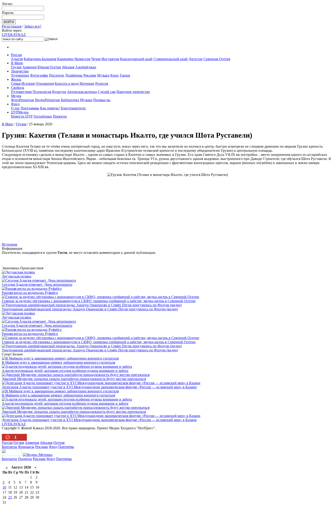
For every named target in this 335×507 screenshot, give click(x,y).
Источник (9, 244)
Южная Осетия (49, 67)
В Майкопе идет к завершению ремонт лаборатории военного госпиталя (58, 362)
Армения (29, 67)
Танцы (125, 75)
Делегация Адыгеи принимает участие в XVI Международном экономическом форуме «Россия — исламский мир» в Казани (99, 387)
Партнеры (66, 447)
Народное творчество (133, 92)
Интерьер (87, 83)
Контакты (9, 447)
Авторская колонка (82, 92)
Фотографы (39, 75)
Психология (42, 92)
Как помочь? (50, 108)
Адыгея (17, 59)
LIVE (14, 34)
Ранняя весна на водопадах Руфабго (30, 293)
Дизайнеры (73, 75)
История (28, 83)
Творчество (20, 71)
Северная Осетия (217, 59)
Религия (101, 83)
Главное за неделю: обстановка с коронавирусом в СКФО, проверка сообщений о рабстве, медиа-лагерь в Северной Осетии (99, 301)
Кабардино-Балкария (40, 59)
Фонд (15, 104)
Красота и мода (67, 83)
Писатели (56, 75)
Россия (16, 55)
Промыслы (101, 100)
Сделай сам (107, 92)
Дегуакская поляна (16, 276)
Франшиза (26, 447)
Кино (114, 75)
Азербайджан (85, 67)
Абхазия (68, 67)
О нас (15, 108)
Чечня (95, 59)
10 (4, 487)
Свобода (17, 88)
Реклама (89, 75)
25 (10, 497)
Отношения (45, 83)
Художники (20, 75)
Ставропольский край (170, 59)
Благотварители (73, 108)
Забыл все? (32, 26)
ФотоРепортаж (22, 100)
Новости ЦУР (22, 116)
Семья (16, 83)
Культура (59, 92)
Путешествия (21, 92)
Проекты (60, 116)
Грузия (16, 67)
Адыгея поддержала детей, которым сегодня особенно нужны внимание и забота (65, 371)
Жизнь (16, 79)
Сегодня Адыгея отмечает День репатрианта (37, 284)
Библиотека (70, 100)
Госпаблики (43, 116)
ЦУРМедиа (19, 112)
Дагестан (195, 59)
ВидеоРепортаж (47, 100)
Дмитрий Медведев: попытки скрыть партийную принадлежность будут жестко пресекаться (74, 379)
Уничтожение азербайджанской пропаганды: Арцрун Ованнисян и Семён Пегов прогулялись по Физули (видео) (90, 309)
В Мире (17, 63)
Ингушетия (110, 59)
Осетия (58, 443)
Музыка (103, 75)
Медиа (16, 96)
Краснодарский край (136, 59)
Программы (30, 108)
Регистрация (11, 26)
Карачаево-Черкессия (73, 59)
